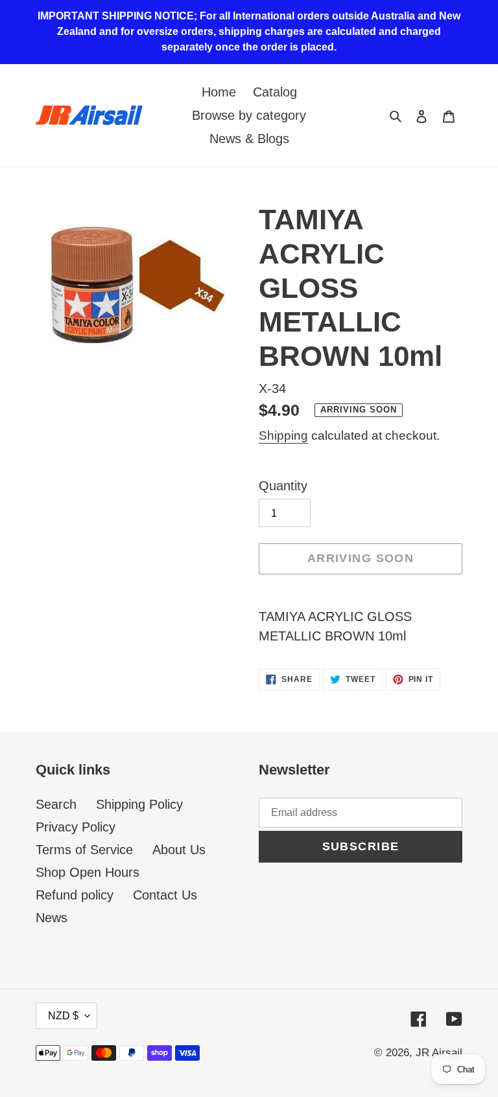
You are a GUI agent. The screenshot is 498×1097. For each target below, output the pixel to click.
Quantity (283, 486)
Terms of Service (84, 850)
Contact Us (165, 895)
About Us (179, 850)
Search (56, 804)
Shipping (283, 435)
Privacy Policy (75, 827)
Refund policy (74, 895)
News (51, 917)
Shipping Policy (139, 804)
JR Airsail (439, 1052)
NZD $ (63, 1015)
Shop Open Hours (87, 872)
